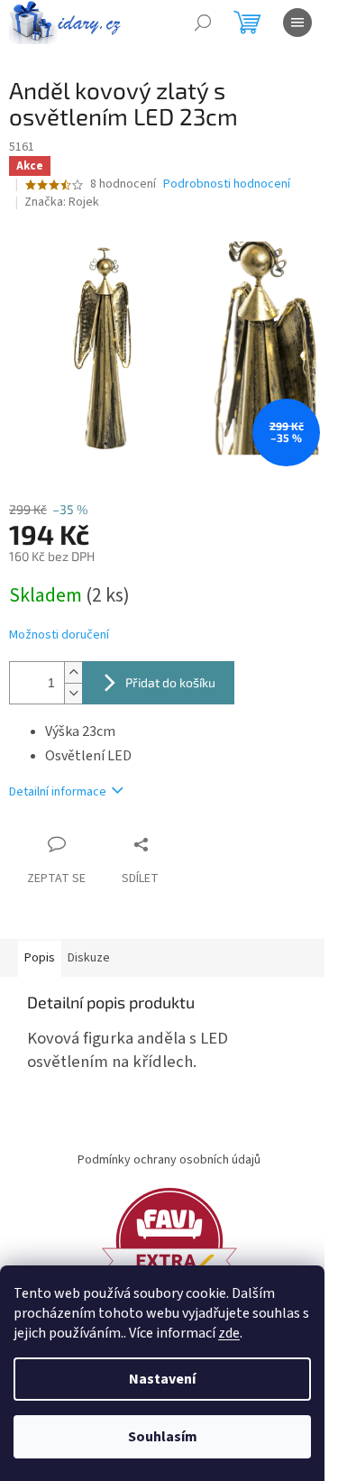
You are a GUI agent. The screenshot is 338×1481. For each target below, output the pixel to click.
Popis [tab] (39, 958)
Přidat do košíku (170, 682)
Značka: (61, 202)
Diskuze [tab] (89, 958)
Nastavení (162, 1379)
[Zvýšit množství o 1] (73, 672)
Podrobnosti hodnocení (226, 184)
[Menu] (297, 23)
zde (229, 1333)
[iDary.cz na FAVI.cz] (169, 1240)
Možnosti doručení (59, 635)
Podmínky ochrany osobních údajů (169, 1160)
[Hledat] (203, 23)
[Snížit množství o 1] (73, 693)
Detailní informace (57, 792)
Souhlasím (162, 1437)
